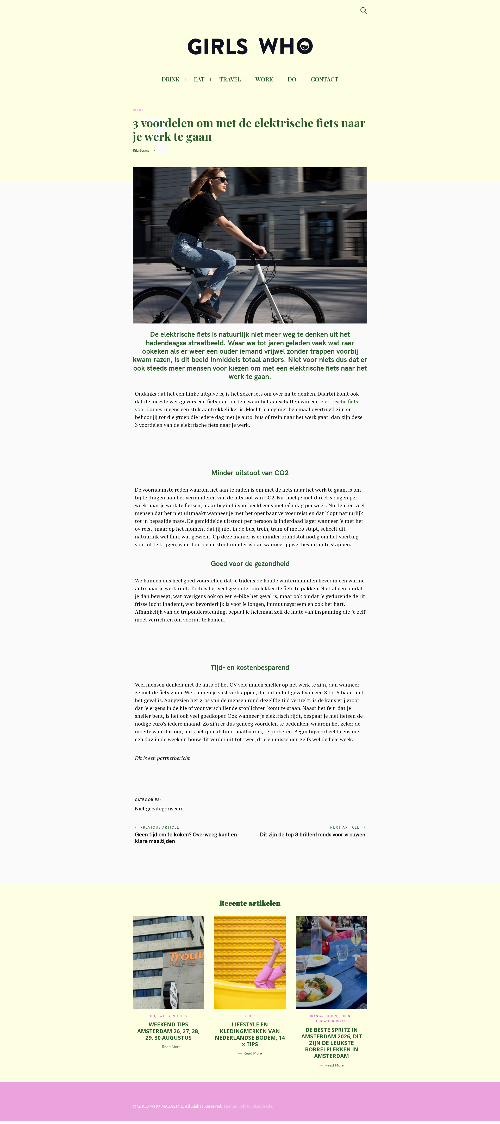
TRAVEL (230, 79)
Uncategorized (331, 1021)
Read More (171, 1047)
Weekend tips (173, 1016)
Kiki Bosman (142, 150)
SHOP (250, 1016)
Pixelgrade (262, 1106)
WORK (264, 79)
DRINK (170, 79)
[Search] (363, 10)
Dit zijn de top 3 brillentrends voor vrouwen (312, 834)
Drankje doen (323, 1016)
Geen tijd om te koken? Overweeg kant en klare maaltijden (186, 837)
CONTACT (324, 79)
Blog (138, 110)
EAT (199, 79)
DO (292, 79)
